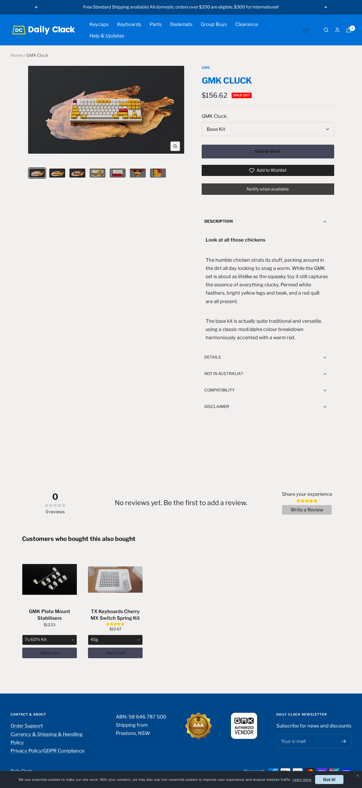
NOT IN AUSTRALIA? (223, 373)
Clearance (246, 24)
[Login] (337, 30)
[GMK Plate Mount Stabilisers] (49, 579)
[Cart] (348, 29)
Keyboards (129, 24)
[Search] (326, 30)
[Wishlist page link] (305, 30)
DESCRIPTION (218, 221)
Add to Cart (49, 653)
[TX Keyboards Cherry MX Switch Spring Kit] (115, 579)
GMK (206, 68)
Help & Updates (107, 35)
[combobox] (49, 640)
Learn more (302, 779)
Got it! (329, 779)
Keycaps (99, 24)
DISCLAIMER (216, 406)
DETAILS (212, 357)
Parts (156, 24)
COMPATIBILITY (219, 390)
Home (17, 55)
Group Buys (214, 24)
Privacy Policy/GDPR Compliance (47, 750)
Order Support (27, 726)
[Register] (344, 741)
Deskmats (181, 24)
